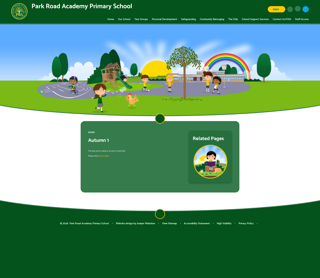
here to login (103, 156)
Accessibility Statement (197, 223)
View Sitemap (169, 223)
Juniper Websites (146, 223)
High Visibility (224, 223)
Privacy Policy (246, 223)
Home (91, 132)
